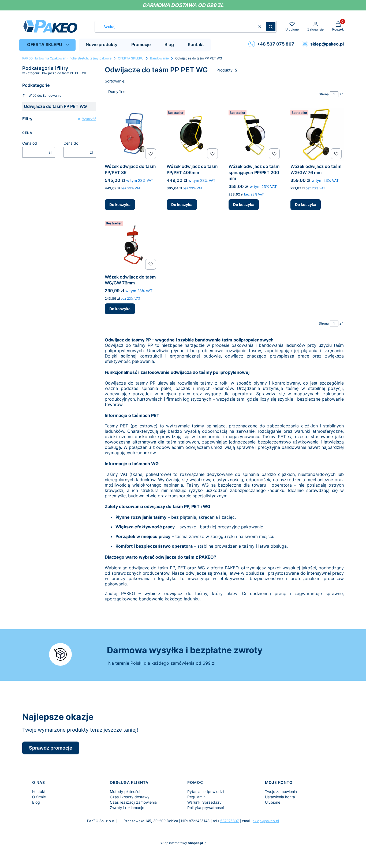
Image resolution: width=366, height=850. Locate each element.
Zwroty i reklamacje (127, 807)
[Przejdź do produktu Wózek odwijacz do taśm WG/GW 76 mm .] (317, 134)
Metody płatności (125, 791)
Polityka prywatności (205, 807)
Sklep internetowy (181, 843)
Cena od (29, 143)
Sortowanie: (115, 81)
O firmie (39, 797)
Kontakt (39, 791)
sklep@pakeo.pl (266, 821)
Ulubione (272, 802)
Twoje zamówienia (281, 791)
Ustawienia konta (280, 797)
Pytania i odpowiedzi (205, 791)
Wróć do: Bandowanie (45, 95)
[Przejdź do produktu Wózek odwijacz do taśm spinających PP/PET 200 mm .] (255, 134)
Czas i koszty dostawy (130, 797)
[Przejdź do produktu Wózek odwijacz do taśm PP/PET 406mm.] (193, 134)
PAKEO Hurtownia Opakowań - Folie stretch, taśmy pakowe (66, 58)
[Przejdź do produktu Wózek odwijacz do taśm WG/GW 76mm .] (131, 245)
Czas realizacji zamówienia (133, 802)
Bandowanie (159, 58)
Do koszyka (119, 204)
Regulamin (196, 797)
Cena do (71, 143)
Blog (36, 802)
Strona (324, 94)
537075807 (229, 821)
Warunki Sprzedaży (204, 802)
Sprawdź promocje (50, 748)
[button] (270, 26)
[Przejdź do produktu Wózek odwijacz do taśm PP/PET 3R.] (131, 134)
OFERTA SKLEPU (131, 58)
